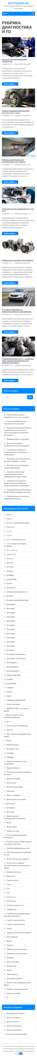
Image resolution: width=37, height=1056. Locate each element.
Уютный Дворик (12, 937)
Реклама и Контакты (13, 872)
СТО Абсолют (11, 901)
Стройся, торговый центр (15, 920)
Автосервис (10, 609)
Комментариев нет (22, 64)
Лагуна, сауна (11, 783)
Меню (5, 14)
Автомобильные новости (15, 1013)
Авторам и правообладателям (17, 600)
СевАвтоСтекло (12, 880)
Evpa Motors (10, 527)
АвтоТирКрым (11, 663)
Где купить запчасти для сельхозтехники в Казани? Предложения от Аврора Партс (15, 474)
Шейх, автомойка (12, 962)
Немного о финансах (14, 1026)
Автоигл (9, 584)
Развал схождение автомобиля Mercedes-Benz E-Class (15, 112)
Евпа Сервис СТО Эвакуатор (17, 726)
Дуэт (8, 722)
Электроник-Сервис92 (14, 978)
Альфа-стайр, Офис (13, 675)
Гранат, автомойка (13, 704)
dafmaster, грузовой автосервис (17, 523)
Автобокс (9, 571)
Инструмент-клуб (12, 749)
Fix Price (9, 531)
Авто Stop (9, 559)
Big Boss (9, 515)
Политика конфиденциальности (18, 848)
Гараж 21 (9, 692)
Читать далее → (10, 84)
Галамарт (9, 688)
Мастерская (10, 804)
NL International (11, 550)
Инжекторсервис (12, 745)
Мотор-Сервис (11, 827)
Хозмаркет (10, 958)
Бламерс (9, 679)
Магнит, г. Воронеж (13, 795)
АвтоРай (9, 596)
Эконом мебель (12, 974)
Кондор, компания (13, 768)
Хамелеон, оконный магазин (16, 949)
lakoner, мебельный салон (15, 540)
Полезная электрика (13, 1030)
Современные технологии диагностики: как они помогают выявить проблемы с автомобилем (16, 483)
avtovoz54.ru (18, 3)
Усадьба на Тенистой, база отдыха (18, 933)
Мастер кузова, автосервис (16, 799)
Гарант (8, 696)
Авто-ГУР (9, 563)
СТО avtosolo (11, 897)
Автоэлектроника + (13, 671)
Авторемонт (10, 604)
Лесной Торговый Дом (14, 787)
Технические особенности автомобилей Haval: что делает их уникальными (16, 452)
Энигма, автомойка (13, 993)
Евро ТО (9, 730)
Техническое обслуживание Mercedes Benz (18, 210)
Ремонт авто (10, 876)
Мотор (8, 823)
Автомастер (10, 588)
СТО (8, 889)
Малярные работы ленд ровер (18, 439)
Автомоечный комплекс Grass (17, 592)
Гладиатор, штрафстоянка (16, 700)
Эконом (9, 970)
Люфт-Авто (10, 791)
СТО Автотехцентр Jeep (14, 905)
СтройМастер (11, 909)
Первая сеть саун (12, 831)
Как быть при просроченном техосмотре (14, 60)
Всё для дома (11, 683)
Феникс (9, 941)
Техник (8, 929)
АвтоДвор (10, 575)
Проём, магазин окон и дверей (17, 859)
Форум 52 (9, 945)
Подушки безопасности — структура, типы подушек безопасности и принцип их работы (18, 361)
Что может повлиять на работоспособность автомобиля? (17, 311)
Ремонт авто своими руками (16, 1034)
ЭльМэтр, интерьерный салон (17, 989)
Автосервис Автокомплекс (16, 654)
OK (21, 1053)
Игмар (8, 741)
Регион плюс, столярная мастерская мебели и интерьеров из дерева (17, 865)
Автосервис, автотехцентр (16, 658)
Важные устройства (13, 1018)
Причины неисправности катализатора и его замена (13, 161)
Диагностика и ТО (20, 39)
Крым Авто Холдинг (13, 779)
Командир (10, 753)
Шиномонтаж (11, 966)
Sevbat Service (11, 554)
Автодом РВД (11, 579)
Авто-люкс (10, 567)
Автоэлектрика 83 (12, 667)
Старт (8, 885)
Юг (7, 998)
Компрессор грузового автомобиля (17, 260)
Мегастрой (10, 812)
